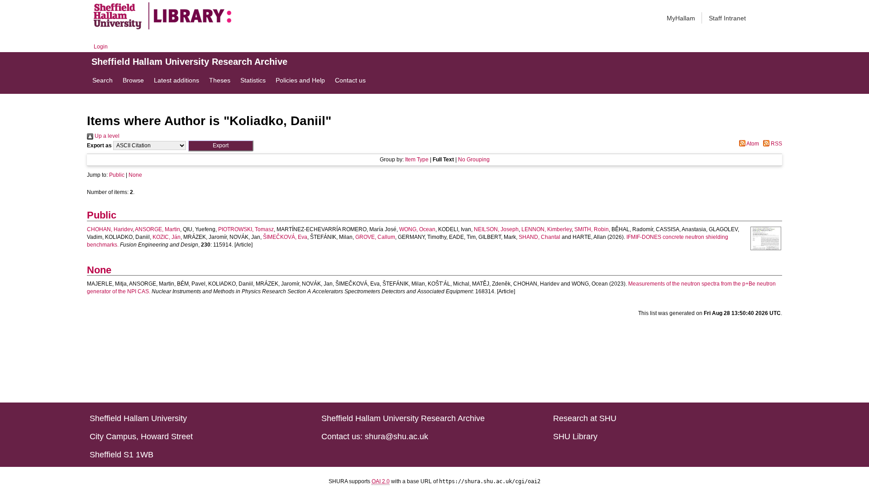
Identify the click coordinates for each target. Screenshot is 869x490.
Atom (752, 144)
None (135, 175)
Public (116, 175)
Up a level (106, 136)
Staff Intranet (727, 18)
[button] (220, 145)
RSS (775, 144)
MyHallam (681, 18)
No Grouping (474, 159)
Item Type (417, 159)
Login (101, 47)
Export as (99, 145)
